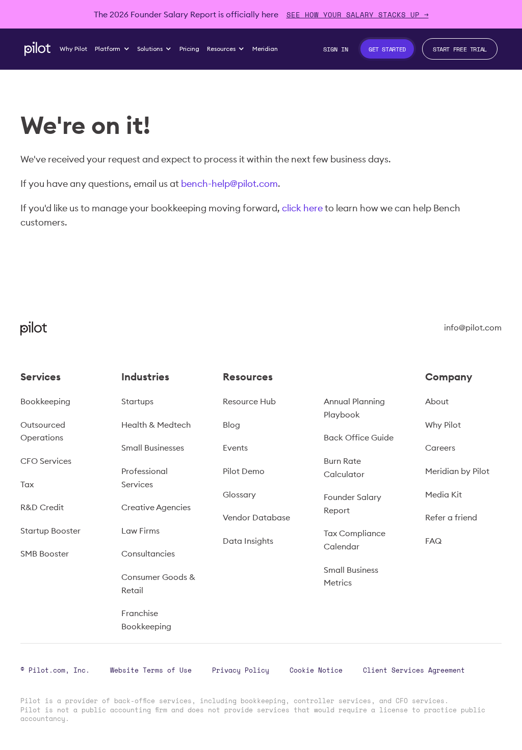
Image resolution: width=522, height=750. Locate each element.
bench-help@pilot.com (229, 183)
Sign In (335, 48)
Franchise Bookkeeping (146, 619)
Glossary (239, 494)
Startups (137, 401)
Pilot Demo (244, 471)
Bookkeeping (45, 401)
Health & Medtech (156, 425)
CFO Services (45, 461)
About (437, 401)
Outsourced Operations (42, 431)
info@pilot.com (473, 327)
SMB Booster (44, 553)
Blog (231, 425)
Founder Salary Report (352, 503)
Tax (27, 484)
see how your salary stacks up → (357, 14)
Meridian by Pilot (457, 471)
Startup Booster (50, 530)
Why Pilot (443, 425)
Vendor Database (256, 517)
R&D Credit (42, 507)
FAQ (433, 541)
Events (235, 447)
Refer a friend (451, 517)
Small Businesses (152, 447)
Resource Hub (249, 401)
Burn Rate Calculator (344, 467)
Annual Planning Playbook (354, 408)
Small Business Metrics (351, 576)
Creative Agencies (156, 507)
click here (302, 208)
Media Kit (443, 494)
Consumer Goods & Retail (158, 583)
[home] (37, 49)
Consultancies (148, 553)
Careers (440, 447)
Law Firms (140, 530)
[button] (112, 49)
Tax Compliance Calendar (354, 539)
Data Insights (248, 541)
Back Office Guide (359, 437)
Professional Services (144, 477)
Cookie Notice (316, 670)
